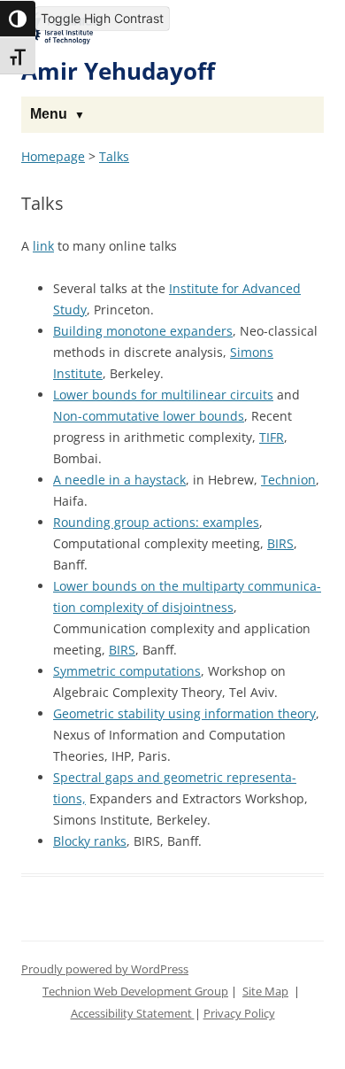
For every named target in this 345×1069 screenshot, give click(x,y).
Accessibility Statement (133, 1013)
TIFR (271, 437)
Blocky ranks (89, 841)
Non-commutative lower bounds (148, 415)
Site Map (265, 991)
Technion (288, 479)
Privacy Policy (239, 1013)
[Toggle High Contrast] (17, 18)
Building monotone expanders (143, 330)
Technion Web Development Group (135, 991)
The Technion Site (61, 25)
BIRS (280, 543)
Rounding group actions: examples (156, 522)
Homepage (53, 156)
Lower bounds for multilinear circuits (163, 394)
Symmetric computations (127, 670)
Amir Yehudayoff (118, 71)
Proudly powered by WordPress (104, 969)
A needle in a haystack (119, 479)
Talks (114, 156)
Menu (48, 113)
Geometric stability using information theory (184, 713)
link (43, 245)
